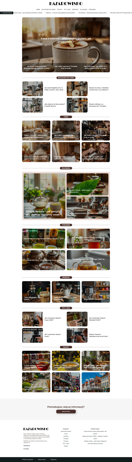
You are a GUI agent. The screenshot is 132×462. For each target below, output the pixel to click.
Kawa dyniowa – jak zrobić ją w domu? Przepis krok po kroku (95, 67)
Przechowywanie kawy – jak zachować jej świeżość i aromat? (64, 158)
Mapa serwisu (42, 459)
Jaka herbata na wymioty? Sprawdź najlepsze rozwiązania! (88, 238)
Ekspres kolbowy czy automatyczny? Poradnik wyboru (97, 105)
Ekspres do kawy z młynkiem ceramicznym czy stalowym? (99, 89)
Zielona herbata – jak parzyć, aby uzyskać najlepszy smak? (43, 213)
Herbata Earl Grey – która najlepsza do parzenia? (43, 260)
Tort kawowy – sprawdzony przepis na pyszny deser (56, 12)
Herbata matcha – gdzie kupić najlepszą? (35, 388)
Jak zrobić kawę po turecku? (95, 443)
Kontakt (26, 449)
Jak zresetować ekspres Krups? (52, 335)
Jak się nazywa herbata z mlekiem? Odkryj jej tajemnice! (85, 214)
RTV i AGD (67, 9)
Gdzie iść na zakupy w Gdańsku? (92, 388)
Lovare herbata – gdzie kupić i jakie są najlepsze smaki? (35, 366)
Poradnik (92, 9)
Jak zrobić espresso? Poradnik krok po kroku (66, 67)
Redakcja (27, 445)
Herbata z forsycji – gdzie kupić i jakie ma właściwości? (65, 366)
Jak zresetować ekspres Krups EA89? (52, 319)
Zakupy (59, 9)
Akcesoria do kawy (48, 9)
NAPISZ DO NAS (66, 411)
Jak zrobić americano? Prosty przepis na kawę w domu (88, 12)
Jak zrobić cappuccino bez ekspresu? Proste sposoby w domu (36, 67)
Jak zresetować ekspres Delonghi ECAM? (97, 319)
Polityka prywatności (27, 459)
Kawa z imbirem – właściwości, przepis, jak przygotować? (66, 40)
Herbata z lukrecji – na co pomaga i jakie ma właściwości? (88, 260)
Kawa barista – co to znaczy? (94, 299)
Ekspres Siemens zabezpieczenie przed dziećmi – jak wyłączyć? (99, 335)
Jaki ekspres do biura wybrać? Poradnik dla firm (54, 105)
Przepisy (75, 9)
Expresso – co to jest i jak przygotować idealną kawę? (23, 12)
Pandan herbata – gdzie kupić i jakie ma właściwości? (83, 191)
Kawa (38, 9)
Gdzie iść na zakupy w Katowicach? (62, 388)
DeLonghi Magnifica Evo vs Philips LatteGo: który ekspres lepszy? (54, 89)
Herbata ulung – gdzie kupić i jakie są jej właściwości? (94, 366)
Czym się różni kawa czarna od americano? (65, 298)
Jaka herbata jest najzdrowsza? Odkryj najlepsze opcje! (43, 238)
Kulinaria (83, 9)
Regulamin (54, 459)
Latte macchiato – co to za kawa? (34, 298)
